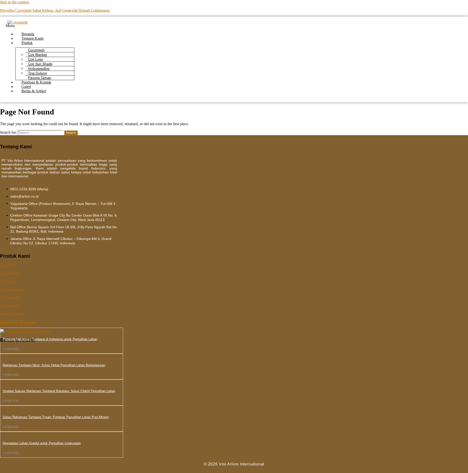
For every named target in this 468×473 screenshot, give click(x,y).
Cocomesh (8, 265)
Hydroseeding (10, 297)
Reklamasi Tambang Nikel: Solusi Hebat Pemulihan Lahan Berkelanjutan (54, 365)
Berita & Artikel (33, 91)
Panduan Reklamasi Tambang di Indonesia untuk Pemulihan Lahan (50, 339)
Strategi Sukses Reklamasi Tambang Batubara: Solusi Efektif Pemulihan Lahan (59, 391)
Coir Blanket (9, 273)
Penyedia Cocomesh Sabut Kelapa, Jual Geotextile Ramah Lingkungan (55, 10)
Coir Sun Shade (12, 289)
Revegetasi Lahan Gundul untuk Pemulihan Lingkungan (42, 443)
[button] (181, 26)
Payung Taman (11, 313)
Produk (27, 43)
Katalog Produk (18, 322)
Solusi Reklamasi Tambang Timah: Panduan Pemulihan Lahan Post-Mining (55, 417)
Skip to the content (14, 2)
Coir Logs (7, 281)
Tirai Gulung (37, 73)
